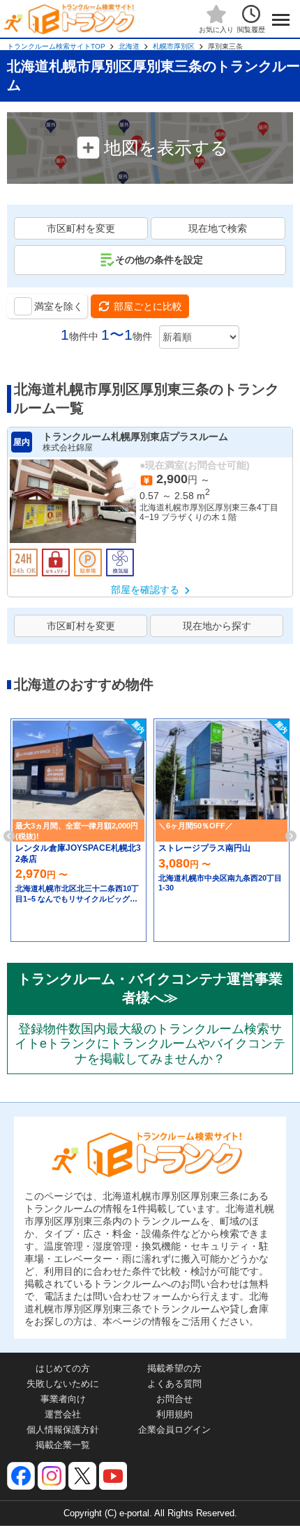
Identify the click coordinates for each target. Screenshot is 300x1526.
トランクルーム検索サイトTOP (56, 46)
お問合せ (174, 1399)
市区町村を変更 (81, 228)
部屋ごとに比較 (148, 306)
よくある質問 (174, 1383)
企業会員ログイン (174, 1429)
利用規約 (174, 1414)
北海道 (129, 46)
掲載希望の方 (174, 1368)
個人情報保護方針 (63, 1429)
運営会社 (63, 1414)
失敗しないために (63, 1383)
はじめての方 (63, 1368)
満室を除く (58, 306)
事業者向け (63, 1399)
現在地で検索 (217, 228)
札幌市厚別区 (174, 46)
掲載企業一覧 (63, 1445)
